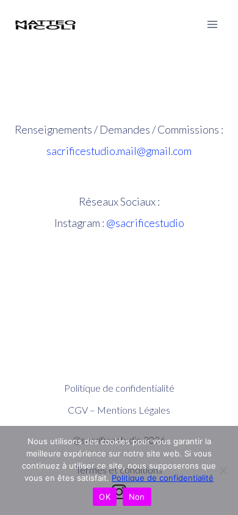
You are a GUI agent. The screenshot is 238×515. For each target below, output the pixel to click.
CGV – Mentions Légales (119, 410)
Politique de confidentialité (119, 388)
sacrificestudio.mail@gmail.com (119, 151)
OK (104, 497)
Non (137, 497)
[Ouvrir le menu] (212, 24)
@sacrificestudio (145, 223)
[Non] (223, 470)
